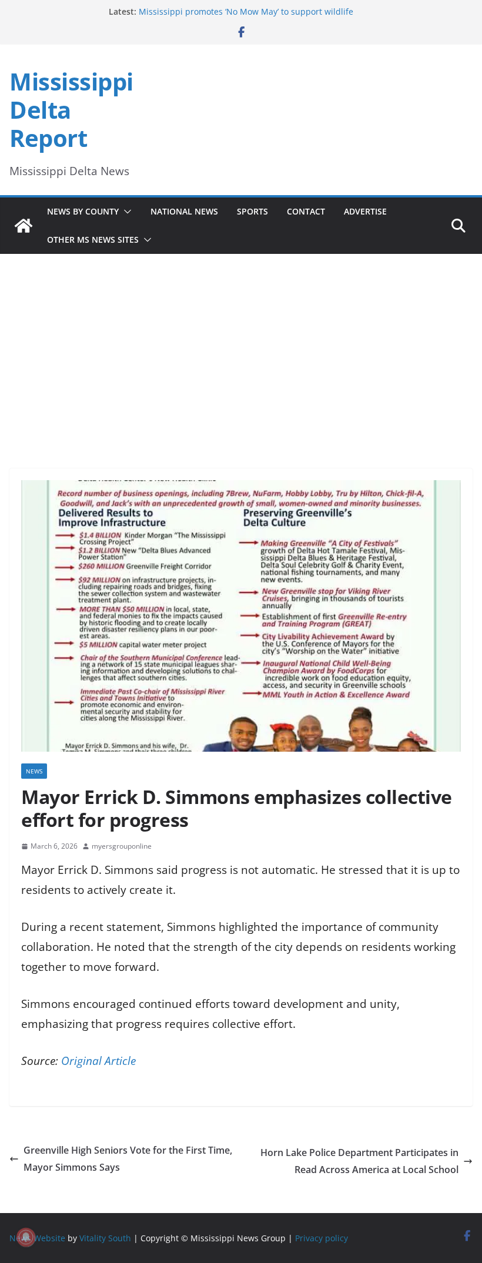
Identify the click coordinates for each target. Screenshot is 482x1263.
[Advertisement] (241, 345)
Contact (306, 211)
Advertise (365, 211)
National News (184, 211)
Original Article (98, 1060)
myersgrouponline (122, 846)
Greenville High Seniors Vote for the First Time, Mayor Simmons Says (128, 1159)
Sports (252, 211)
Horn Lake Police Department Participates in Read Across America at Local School (359, 1161)
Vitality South (105, 1238)
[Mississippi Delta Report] (23, 226)
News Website (37, 1238)
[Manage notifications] (25, 1237)
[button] (125, 211)
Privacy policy (321, 1238)
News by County (83, 211)
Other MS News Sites (93, 239)
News (34, 771)
